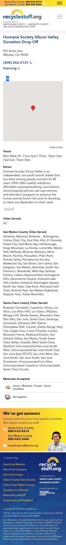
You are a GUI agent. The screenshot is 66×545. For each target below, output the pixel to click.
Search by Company (15, 469)
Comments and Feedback (18, 500)
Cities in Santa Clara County (19, 479)
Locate (7, 78)
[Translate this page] (59, 3)
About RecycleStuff (14, 495)
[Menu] (59, 17)
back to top (12, 457)
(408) (15, 63)
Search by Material (14, 464)
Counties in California (15, 490)
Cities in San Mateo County (18, 484)
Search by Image (13, 474)
